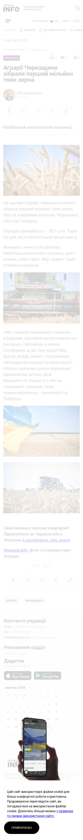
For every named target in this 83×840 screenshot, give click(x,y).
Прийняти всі (21, 827)
